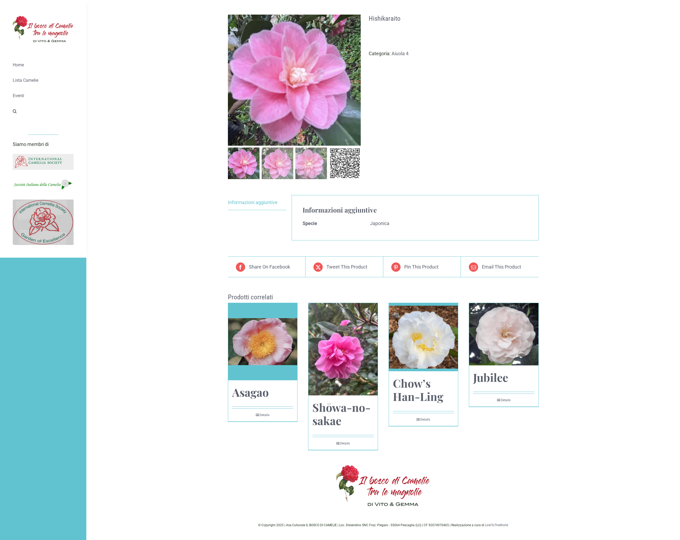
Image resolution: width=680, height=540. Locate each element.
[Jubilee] (503, 334)
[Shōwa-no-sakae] (343, 349)
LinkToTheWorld (496, 525)
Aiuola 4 (400, 53)
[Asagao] (263, 341)
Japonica (379, 223)
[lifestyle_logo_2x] (43, 18)
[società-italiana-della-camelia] (43, 180)
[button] (43, 111)
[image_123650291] (43, 156)
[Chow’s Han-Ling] (423, 337)
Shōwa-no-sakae (341, 414)
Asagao (250, 392)
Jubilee (490, 377)
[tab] (257, 202)
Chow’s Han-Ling (418, 390)
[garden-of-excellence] (43, 202)
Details (264, 415)
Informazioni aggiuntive (253, 202)
